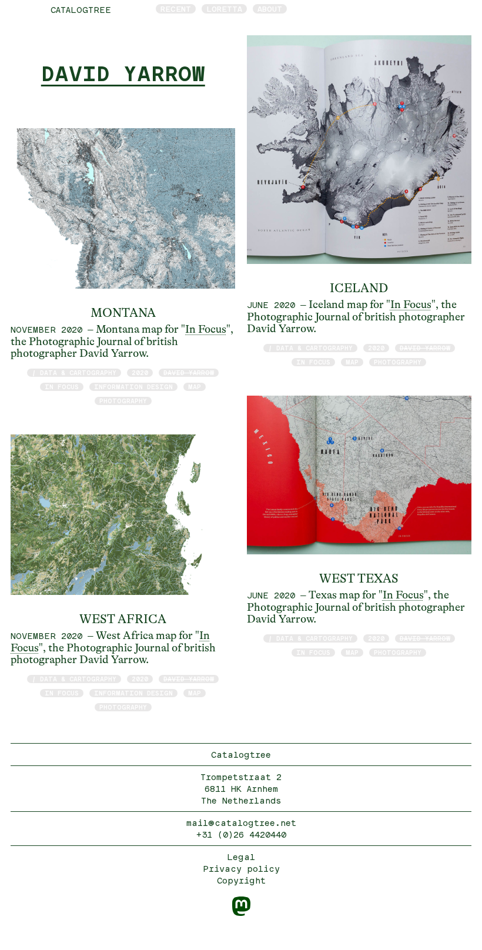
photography (123, 400)
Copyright (241, 880)
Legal (241, 857)
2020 (140, 372)
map (194, 386)
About (269, 9)
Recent (175, 9)
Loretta (224, 9)
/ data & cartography (74, 372)
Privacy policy (241, 869)
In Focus (205, 329)
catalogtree (81, 10)
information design (133, 386)
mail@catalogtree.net (241, 823)
